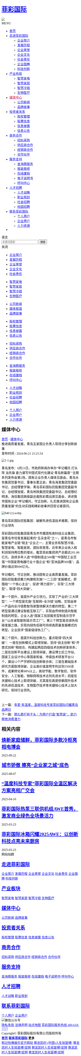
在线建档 (23, 173)
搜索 (42, 242)
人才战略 (23, 192)
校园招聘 (23, 206)
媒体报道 (15, 308)
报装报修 (23, 168)
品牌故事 (23, 107)
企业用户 (23, 221)
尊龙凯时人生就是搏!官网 (49, 1047)
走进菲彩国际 (16, 864)
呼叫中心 (23, 183)
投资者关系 (13, 927)
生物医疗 (23, 92)
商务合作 (11, 947)
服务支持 (11, 966)
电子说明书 (25, 178)
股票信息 (23, 121)
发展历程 (23, 45)
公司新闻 (23, 102)
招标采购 (23, 140)
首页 (5, 439)
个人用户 (23, 216)
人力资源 (23, 225)
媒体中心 (16, 439)
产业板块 (11, 888)
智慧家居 (23, 83)
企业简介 (23, 40)
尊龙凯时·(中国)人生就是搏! (53, 1043)
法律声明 (21, 1025)
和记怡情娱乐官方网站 (17, 1043)
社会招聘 (23, 202)
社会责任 (23, 59)
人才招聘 (11, 986)
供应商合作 (25, 145)
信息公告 (23, 130)
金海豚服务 (25, 164)
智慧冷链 (23, 88)
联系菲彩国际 (16, 1005)
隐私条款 (8, 1025)
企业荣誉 (23, 50)
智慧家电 (23, 78)
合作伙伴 (23, 154)
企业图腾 (23, 64)
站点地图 (34, 1025)
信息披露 (23, 126)
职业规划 (23, 197)
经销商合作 (25, 149)
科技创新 (23, 69)
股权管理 (23, 116)
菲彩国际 (14, 9)
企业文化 (23, 54)
